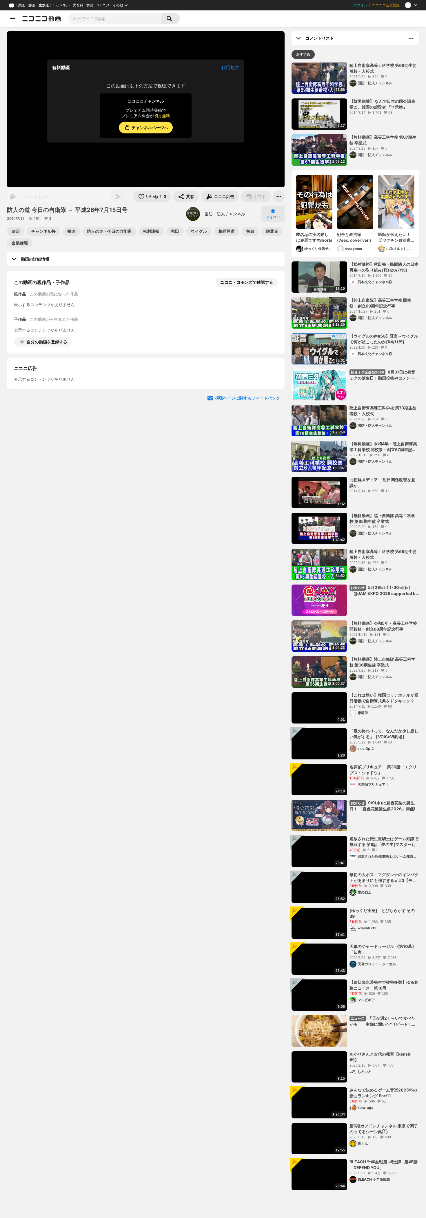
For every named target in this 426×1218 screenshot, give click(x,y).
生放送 (44, 5)
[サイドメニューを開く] (13, 18)
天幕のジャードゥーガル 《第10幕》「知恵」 (382, 949)
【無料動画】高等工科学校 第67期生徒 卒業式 (382, 140)
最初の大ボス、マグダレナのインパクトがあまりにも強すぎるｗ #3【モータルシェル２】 (383, 877)
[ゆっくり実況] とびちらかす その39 (382, 913)
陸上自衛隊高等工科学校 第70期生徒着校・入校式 (382, 410)
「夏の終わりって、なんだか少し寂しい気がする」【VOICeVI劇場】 (383, 733)
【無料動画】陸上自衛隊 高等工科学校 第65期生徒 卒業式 (382, 518)
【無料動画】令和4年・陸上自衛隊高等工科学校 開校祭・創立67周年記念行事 (383, 446)
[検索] (170, 18)
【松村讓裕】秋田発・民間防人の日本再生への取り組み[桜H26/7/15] (383, 267)
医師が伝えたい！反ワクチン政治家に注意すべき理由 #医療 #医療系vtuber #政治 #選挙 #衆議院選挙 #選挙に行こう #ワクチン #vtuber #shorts (396, 237)
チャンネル (61, 5)
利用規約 (230, 67)
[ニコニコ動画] (41, 18)
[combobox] (114, 18)
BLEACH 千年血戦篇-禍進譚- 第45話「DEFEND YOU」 (383, 1164)
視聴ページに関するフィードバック (247, 450)
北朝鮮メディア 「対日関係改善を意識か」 (382, 482)
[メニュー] (279, 196)
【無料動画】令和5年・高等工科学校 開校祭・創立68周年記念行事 (383, 626)
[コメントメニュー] (411, 38)
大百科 (78, 5)
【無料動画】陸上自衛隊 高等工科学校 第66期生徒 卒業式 (382, 662)
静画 (31, 5)
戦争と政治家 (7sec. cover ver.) (355, 237)
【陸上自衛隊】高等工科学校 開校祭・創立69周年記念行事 (380, 303)
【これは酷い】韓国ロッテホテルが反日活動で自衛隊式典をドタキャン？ (383, 698)
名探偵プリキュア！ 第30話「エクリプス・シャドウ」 (383, 769)
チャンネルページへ (150, 127)
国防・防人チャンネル (225, 213)
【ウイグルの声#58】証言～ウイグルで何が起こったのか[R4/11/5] (383, 339)
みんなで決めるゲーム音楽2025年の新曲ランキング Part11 (383, 1092)
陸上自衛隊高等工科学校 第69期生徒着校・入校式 (382, 68)
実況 (89, 5)
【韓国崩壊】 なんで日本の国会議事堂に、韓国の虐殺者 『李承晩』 (382, 104)
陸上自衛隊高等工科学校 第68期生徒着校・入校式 (382, 554)
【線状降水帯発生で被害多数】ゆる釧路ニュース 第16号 (383, 985)
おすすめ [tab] (303, 54)
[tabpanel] (355, 626)
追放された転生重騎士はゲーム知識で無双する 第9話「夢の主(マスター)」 (383, 841)
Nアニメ (103, 5)
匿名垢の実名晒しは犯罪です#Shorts (314, 237)
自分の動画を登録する (47, 341)
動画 (21, 5)
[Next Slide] (273, 395)
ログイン (360, 5)
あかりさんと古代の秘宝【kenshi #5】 (380, 1057)
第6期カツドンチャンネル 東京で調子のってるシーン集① (383, 1128)
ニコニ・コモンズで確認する (246, 282)
